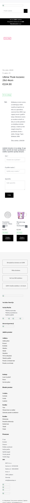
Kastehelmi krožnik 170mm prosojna (7, 224)
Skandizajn (7, 500)
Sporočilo (8, 179)
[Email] (24, 65)
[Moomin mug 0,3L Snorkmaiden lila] (22, 210)
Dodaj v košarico (7, 238)
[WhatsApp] (14, 65)
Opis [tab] (5, 102)
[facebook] (15, 1)
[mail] (24, 1)
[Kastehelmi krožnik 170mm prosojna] (7, 210)
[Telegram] (18, 65)
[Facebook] (5, 65)
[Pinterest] (21, 65)
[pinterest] (21, 1)
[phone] (27, 1)
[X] (8, 65)
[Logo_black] (12, 5)
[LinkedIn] (11, 65)
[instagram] (18, 1)
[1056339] (15, 48)
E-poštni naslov (10, 167)
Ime (6, 156)
